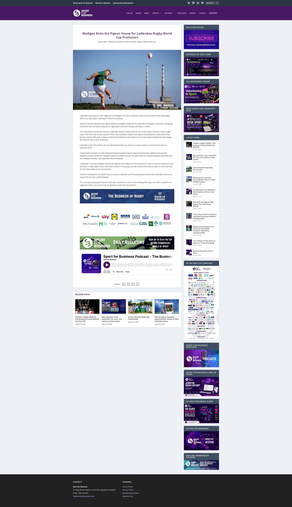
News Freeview (130, 42)
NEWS (146, 13)
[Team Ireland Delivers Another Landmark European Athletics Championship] (189, 216)
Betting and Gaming (116, 42)
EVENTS (193, 13)
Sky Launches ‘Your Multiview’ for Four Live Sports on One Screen (112, 319)
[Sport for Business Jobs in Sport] (189, 252)
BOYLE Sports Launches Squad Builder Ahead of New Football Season (167, 319)
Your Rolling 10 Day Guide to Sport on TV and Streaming (204, 242)
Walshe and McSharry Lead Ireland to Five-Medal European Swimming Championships (203, 229)
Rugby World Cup (149, 42)
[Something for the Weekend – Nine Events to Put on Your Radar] (189, 191)
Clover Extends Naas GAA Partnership (139, 318)
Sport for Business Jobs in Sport (203, 252)
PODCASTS (182, 13)
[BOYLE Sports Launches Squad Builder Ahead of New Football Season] (167, 306)
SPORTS (156, 13)
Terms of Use (128, 487)
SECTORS (168, 13)
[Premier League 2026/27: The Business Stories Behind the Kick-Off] (87, 306)
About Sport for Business (83, 3)
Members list (128, 496)
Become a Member (102, 3)
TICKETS (202, 13)
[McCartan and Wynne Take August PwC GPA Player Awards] (189, 203)
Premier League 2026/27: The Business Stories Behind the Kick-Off (87, 319)
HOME (138, 13)
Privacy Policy (128, 490)
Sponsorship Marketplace (123, 3)
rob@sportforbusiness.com (83, 496)
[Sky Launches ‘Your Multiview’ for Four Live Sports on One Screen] (114, 306)
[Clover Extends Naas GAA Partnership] (140, 306)
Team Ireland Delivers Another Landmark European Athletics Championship (205, 216)
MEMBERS (213, 13)
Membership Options (131, 493)
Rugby (139, 42)
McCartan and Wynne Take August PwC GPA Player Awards (203, 204)
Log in (129, 13)
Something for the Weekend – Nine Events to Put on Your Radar (204, 192)
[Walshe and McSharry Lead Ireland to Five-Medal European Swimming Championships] (189, 228)
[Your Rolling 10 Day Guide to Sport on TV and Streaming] (189, 242)
